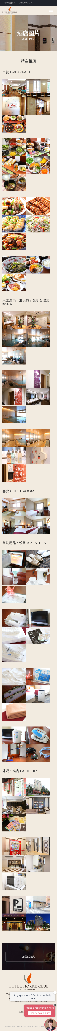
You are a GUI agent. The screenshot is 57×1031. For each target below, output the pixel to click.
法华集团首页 (10, 3)
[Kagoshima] (9, 10)
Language (24, 3)
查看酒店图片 (28, 956)
